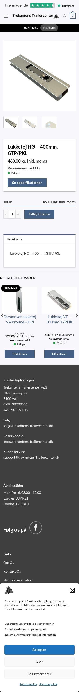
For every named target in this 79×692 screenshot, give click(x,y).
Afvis (39, 662)
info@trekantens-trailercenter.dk (28, 441)
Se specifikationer (27, 182)
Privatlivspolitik (28, 684)
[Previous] (10, 75)
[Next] (69, 75)
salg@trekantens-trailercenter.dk (28, 426)
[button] (72, 590)
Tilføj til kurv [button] (19, 353)
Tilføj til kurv (39, 214)
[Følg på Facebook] (35, 527)
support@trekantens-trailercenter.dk (31, 457)
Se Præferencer (39, 674)
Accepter (39, 650)
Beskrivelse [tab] (14, 239)
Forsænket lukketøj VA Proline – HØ (20, 319)
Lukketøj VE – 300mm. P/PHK (59, 319)
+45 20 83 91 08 (15, 410)
